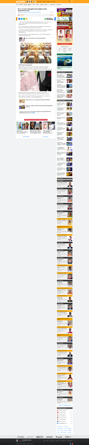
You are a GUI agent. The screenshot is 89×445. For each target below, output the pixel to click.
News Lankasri (59, 125)
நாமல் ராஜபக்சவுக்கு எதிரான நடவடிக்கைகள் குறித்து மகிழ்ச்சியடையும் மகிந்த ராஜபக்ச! (61, 96)
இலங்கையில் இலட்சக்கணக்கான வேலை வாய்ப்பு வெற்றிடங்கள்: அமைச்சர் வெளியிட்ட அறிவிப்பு (22, 132)
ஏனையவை (58, 4)
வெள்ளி (64, 48)
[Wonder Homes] (65, 19)
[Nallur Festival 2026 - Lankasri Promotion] (65, 24)
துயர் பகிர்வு (60, 178)
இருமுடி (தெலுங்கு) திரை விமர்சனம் (61, 118)
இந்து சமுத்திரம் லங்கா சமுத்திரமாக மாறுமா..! (64, 68)
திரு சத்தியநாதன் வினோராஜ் (62, 182)
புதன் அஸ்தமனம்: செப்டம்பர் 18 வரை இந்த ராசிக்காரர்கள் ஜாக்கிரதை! (61, 168)
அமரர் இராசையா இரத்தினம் (62, 220)
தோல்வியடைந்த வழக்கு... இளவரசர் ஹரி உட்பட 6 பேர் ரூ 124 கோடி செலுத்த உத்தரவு (61, 123)
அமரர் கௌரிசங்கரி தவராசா (62, 274)
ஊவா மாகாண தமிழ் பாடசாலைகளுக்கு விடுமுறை (35, 38)
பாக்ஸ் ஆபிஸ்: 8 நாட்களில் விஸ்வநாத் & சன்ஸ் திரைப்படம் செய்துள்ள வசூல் (61, 128)
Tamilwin (24, 443)
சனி (59, 48)
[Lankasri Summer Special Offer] (65, 10)
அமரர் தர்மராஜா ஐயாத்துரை (61, 367)
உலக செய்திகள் (60, 428)
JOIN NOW (33, 112)
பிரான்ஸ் (62, 430)
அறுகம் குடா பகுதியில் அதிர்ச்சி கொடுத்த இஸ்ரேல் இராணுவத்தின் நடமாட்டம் (38, 106)
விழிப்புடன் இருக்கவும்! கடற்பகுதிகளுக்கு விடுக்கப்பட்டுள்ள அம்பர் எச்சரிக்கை (48, 132)
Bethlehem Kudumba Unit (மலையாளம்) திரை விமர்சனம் (61, 113)
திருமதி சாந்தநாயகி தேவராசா (62, 205)
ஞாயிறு (64, 51)
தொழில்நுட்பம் (59, 426)
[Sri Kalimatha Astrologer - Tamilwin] (65, 15)
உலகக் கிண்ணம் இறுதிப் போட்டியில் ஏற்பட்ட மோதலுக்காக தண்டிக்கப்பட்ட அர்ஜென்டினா (61, 163)
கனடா (65, 428)
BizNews (46, 4)
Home (44, 440)
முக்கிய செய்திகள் (26, 136)
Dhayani (22, 14)
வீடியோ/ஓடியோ (63, 432)
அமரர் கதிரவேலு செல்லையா (62, 352)
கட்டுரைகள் (69, 432)
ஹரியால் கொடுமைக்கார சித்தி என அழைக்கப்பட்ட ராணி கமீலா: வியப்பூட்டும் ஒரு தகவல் (61, 153)
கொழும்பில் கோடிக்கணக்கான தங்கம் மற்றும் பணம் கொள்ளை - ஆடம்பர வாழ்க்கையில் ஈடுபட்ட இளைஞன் (61, 86)
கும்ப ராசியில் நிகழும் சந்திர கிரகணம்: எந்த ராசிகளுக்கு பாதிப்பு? (61, 173)
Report (52, 15)
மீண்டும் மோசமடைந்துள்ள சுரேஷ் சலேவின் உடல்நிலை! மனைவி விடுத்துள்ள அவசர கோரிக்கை (35, 132)
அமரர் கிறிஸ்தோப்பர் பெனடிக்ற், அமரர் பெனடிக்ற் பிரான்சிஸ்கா (61, 383)
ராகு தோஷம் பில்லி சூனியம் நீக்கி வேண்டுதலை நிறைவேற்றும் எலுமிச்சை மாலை (60, 133)
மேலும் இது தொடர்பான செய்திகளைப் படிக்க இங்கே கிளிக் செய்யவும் (36, 119)
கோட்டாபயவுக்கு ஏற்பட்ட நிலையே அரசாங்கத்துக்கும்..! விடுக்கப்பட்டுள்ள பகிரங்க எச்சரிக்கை (61, 81)
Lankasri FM (53, 1)
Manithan (58, 135)
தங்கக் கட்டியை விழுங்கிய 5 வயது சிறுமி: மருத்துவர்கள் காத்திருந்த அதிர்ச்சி (61, 143)
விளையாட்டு (52, 4)
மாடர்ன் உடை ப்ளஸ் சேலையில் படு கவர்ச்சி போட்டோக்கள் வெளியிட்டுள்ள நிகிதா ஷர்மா (61, 103)
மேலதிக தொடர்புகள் (62, 408)
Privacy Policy (70, 440)
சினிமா (48, 1)
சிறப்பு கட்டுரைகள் (61, 54)
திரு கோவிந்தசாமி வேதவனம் (62, 344)
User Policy (57, 440)
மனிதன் (44, 1)
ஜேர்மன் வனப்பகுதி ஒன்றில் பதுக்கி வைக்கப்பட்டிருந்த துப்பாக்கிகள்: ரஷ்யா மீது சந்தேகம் (61, 138)
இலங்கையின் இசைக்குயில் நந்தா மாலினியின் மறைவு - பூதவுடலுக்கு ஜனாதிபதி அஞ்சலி (61, 76)
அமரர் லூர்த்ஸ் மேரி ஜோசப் (61, 312)
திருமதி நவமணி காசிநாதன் (62, 337)
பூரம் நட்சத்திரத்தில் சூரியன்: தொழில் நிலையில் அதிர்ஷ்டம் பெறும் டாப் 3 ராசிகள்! (61, 159)
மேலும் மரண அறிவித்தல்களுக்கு (65, 405)
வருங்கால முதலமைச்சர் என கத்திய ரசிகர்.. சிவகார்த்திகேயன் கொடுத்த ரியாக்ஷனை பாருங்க (61, 108)
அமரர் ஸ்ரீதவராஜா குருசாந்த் (61, 236)
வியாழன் (69, 48)
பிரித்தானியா (69, 428)
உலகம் (33, 4)
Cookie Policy (63, 440)
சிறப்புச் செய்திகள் (61, 72)
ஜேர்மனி (66, 430)
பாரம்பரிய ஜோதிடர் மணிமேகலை (68, 39)
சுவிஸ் (58, 430)
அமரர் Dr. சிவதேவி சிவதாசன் (62, 328)
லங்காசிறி (39, 1)
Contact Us (52, 440)
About (47, 440)
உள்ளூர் (25, 4)
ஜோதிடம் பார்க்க (61, 27)
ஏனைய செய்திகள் (61, 100)
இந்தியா (29, 4)
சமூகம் (22, 15)
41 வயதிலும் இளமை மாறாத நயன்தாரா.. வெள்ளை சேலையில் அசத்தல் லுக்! (61, 148)
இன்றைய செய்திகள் (64, 46)
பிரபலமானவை (45, 136)
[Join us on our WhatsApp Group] (48, 19)
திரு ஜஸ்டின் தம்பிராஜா (61, 244)
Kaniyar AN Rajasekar (60, 39)
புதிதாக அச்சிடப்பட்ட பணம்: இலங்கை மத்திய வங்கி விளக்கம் (37, 99)
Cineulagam (58, 105)
